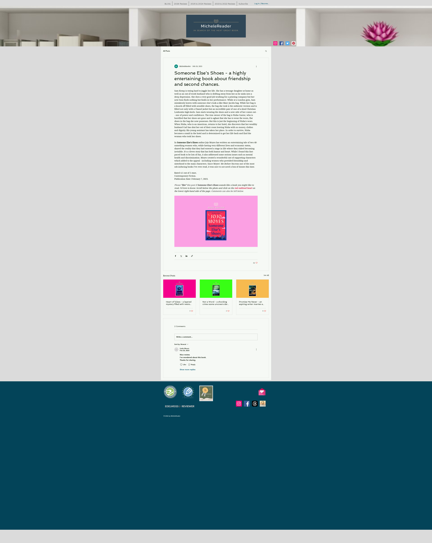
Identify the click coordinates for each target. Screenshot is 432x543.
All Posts (166, 51)
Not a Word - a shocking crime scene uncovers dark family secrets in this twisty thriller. (215, 303)
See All (266, 275)
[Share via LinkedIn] (186, 256)
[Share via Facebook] (175, 256)
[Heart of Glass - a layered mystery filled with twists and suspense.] (179, 289)
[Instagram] (275, 43)
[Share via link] (192, 256)
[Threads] (255, 404)
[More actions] (256, 66)
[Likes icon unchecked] (181, 364)
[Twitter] (287, 43)
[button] (266, 51)
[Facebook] (281, 43)
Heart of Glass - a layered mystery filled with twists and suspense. (178, 303)
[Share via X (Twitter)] (181, 256)
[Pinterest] (294, 43)
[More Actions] (256, 349)
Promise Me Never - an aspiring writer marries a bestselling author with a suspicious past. (251, 303)
